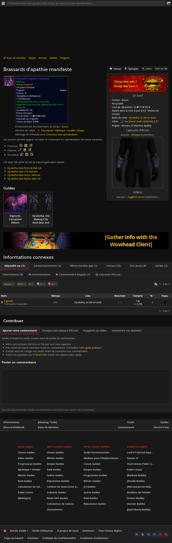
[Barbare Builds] (136, 475)
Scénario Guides (56, 492)
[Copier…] (155, 284)
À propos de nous (67, 530)
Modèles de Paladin (138, 492)
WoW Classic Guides (96, 446)
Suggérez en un (135, 196)
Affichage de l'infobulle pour (30, 134)
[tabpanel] (86, 297)
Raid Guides (25, 481)
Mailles (53, 57)
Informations (11, 422)
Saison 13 (132, 458)
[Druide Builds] (135, 481)
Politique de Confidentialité (59, 538)
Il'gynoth (8, 301)
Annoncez (88, 530)
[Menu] (3, 3)
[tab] (14, 266)
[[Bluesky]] (148, 534)
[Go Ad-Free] (161, 427)
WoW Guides (26, 446)
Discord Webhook (14, 427)
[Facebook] (154, 534)
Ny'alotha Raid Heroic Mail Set (23, 175)
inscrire (61, 410)
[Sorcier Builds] (136, 503)
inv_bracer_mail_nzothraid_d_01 (141, 121)
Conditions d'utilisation (94, 538)
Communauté (126, 427)
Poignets (65, 57)
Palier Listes (25, 492)
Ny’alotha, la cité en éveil (87, 302)
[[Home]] (5, 531)
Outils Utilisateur (42, 530)
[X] (142, 534)
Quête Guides (55, 475)
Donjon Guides (55, 463)
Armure (43, 57)
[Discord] (136, 534)
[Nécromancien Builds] (140, 486)
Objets (32, 57)
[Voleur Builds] (135, 498)
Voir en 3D (161, 68)
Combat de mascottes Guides (63, 486)
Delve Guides (26, 458)
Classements (55, 509)
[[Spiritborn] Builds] (138, 509)
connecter (45, 410)
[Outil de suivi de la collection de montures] (86, 240)
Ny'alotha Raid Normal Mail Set (24, 168)
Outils (130, 422)
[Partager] (168, 3)
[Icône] (9, 81)
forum (38, 354)
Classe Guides (26, 452)
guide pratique (93, 347)
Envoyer (136, 134)
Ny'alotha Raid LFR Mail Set (22, 171)
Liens (148, 68)
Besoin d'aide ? (19, 530)
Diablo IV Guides (137, 446)
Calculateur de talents (30, 486)
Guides (164, 422)
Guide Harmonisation (96, 452)
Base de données (16, 57)
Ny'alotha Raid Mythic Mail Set (23, 178)
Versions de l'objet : (26, 130)
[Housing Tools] (47, 422)
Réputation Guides (58, 481)
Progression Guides (29, 463)
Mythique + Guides (29, 469)
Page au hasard (13, 538)
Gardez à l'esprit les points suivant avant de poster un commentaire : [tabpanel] (52, 374)
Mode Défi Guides (57, 498)
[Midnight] (24, 498)
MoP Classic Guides (59, 446)
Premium (32, 538)
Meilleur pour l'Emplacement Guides (103, 458)
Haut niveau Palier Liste (141, 463)
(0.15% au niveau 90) (39, 101)
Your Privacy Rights (110, 530)
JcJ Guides (90, 486)
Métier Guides (26, 475)
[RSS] (166, 534)
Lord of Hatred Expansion (141, 452)
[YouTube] (160, 534)
